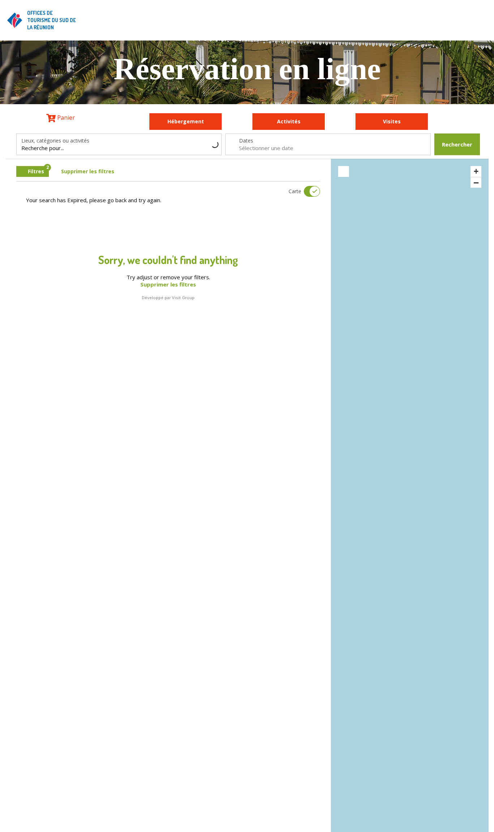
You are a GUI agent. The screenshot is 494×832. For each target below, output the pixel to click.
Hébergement (185, 121)
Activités (289, 121)
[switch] (307, 191)
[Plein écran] (343, 171)
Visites (392, 121)
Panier (65, 118)
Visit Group (183, 297)
